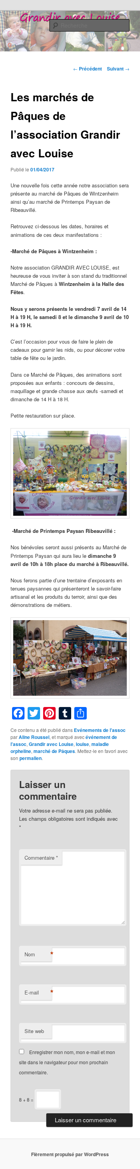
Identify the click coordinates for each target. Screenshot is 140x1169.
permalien (30, 758)
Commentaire (41, 857)
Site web (34, 1031)
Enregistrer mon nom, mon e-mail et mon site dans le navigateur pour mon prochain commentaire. (67, 1062)
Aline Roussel (34, 737)
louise (82, 744)
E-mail (38, 992)
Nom (38, 954)
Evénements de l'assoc (100, 729)
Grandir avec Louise (51, 744)
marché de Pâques (54, 751)
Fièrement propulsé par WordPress (70, 1154)
